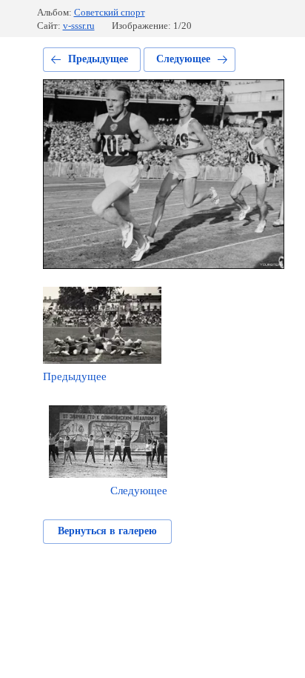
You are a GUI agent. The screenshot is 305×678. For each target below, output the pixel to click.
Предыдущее (98, 58)
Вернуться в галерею (107, 530)
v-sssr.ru (79, 25)
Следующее (183, 58)
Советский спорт (109, 12)
